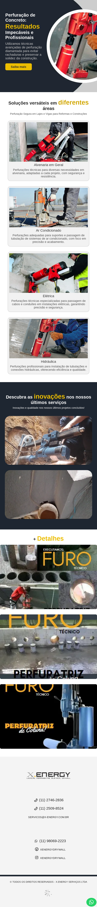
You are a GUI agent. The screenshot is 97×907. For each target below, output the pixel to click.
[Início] (48, 775)
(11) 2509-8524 (51, 808)
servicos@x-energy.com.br (48, 817)
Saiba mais (18, 66)
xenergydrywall (52, 849)
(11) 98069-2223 (52, 841)
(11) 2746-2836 (51, 800)
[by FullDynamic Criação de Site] (48, 893)
